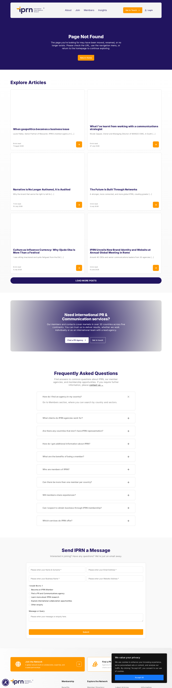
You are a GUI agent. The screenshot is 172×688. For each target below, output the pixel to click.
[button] (86, 397)
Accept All (139, 677)
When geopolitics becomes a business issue (41, 129)
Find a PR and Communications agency (48, 593)
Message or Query (37, 611)
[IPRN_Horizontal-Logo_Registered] (30, 7)
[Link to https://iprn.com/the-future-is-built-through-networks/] (156, 205)
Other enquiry (37, 605)
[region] (139, 668)
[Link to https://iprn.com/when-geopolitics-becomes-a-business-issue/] (79, 144)
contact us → (96, 385)
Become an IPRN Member (42, 590)
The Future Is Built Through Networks (113, 189)
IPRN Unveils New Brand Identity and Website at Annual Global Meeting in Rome (120, 251)
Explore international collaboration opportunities (51, 601)
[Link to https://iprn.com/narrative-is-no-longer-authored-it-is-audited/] (79, 205)
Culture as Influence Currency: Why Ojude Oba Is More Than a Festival (44, 251)
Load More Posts (86, 280)
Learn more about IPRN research (45, 597)
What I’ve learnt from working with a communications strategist (124, 128)
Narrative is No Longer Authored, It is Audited (42, 189)
